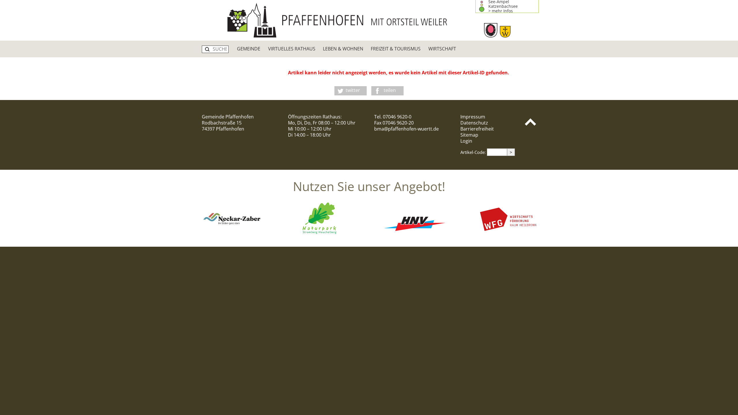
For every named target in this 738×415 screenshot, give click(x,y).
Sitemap (469, 135)
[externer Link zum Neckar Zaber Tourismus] (232, 234)
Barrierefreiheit (477, 129)
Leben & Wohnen (343, 49)
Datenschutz (474, 123)
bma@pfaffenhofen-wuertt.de (406, 129)
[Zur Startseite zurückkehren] (369, 20)
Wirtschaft (442, 49)
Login (466, 141)
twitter (353, 90)
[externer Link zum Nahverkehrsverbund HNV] (414, 234)
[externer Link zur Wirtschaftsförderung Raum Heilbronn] (505, 234)
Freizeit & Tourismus (396, 49)
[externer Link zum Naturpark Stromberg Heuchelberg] (323, 234)
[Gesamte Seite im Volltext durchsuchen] (207, 49)
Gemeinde (248, 49)
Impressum (472, 117)
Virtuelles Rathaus (291, 49)
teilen (390, 90)
